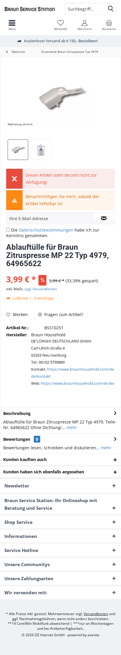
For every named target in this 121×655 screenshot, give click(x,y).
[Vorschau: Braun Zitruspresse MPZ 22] (41, 149)
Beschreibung (17, 413)
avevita (93, 634)
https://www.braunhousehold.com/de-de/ (78, 383)
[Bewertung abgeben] (60, 271)
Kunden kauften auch (25, 459)
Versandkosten (96, 613)
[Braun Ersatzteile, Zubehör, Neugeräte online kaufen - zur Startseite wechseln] (30, 9)
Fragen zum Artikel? (63, 314)
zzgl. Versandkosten (40, 288)
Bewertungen (16, 439)
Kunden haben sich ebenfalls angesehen (43, 472)
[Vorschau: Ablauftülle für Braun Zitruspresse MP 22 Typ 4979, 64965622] (18, 149)
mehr (71, 427)
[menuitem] (109, 25)
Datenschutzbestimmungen (46, 230)
